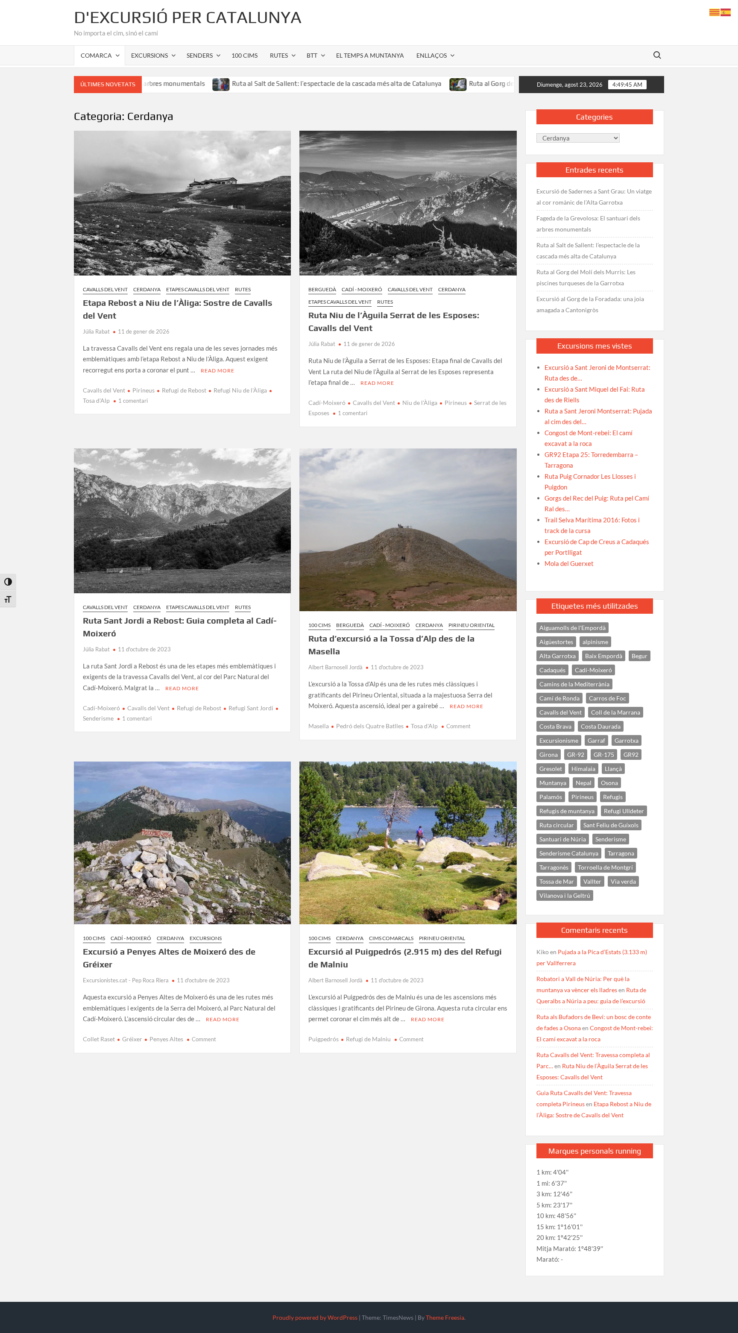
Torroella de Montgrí (605, 867)
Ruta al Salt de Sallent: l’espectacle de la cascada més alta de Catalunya (277, 83)
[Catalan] (714, 11)
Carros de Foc (607, 698)
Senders (200, 55)
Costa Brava (555, 726)
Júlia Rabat (96, 331)
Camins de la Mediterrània (574, 684)
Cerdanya (147, 289)
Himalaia (583, 768)
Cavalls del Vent (105, 289)
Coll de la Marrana (615, 712)
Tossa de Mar (556, 881)
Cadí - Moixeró (362, 289)
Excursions (149, 55)
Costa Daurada (601, 726)
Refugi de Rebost (184, 390)
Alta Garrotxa (557, 655)
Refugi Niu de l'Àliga (240, 390)
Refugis (613, 796)
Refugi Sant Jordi (250, 708)
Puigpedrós (323, 1039)
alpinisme (595, 641)
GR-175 (604, 754)
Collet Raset (99, 1039)
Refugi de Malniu (368, 1039)
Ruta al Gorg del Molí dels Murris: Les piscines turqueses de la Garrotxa (513, 83)
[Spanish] (726, 11)
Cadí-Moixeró (327, 402)
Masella (318, 725)
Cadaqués (552, 670)
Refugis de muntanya (566, 810)
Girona (548, 754)
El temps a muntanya (370, 55)
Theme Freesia (445, 1317)
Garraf (596, 740)
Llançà (613, 768)
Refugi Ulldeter (624, 810)
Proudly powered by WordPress (314, 1317)
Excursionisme (558, 740)
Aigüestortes (556, 641)
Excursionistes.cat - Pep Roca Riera (126, 980)
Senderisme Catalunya (568, 853)
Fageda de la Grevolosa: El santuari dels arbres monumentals (588, 223)
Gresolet (550, 768)
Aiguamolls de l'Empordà (572, 627)
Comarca (96, 55)
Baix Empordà (603, 655)
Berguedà (322, 289)
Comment (458, 726)
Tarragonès (553, 867)
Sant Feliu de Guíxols (610, 825)
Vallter (592, 881)
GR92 (631, 754)
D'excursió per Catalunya (188, 17)
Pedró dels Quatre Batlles (370, 725)
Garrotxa (626, 740)
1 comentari (133, 400)
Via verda (623, 881)
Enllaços (431, 55)
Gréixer (132, 1039)
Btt (312, 55)
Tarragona (621, 853)
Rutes (279, 55)
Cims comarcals (391, 938)
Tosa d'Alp (424, 725)
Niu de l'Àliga (419, 402)
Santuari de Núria (562, 839)
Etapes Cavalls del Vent (197, 289)
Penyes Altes (166, 1039)
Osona (609, 782)
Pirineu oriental (471, 625)
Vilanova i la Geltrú (564, 895)
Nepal (584, 782)
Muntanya (552, 782)
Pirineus (143, 390)
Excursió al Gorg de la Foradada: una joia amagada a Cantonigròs (590, 304)
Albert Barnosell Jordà (335, 667)
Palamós (550, 796)
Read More (217, 370)
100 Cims (244, 55)
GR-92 (575, 754)
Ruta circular (556, 825)
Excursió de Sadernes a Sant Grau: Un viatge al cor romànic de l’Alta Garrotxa (594, 196)
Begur (639, 655)
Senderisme (610, 839)
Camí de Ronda (559, 698)
